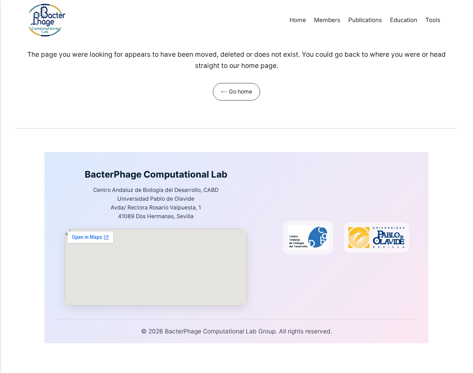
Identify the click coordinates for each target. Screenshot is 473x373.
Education (403, 19)
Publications (365, 19)
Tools (432, 19)
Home (298, 19)
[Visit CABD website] (308, 238)
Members (327, 19)
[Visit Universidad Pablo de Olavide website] (376, 237)
